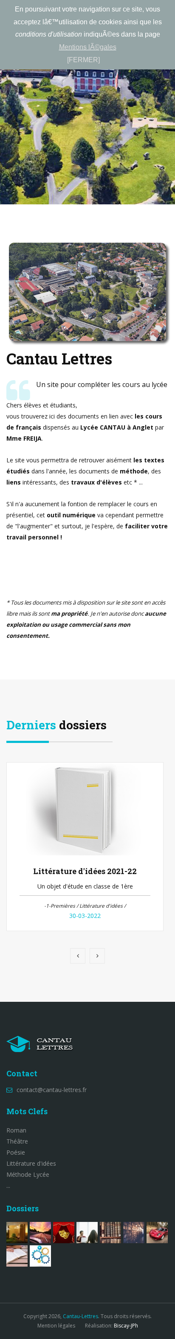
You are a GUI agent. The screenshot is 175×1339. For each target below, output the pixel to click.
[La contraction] (110, 1232)
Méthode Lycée (27, 1174)
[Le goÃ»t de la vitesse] (157, 1232)
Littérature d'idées (31, 1163)
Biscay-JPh (126, 1325)
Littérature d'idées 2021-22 (85, 871)
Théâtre (17, 1141)
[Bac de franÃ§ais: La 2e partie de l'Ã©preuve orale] (87, 1232)
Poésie (15, 1152)
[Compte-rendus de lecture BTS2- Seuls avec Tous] (17, 1232)
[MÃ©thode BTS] (40, 1256)
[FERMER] (83, 59)
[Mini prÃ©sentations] (40, 1232)
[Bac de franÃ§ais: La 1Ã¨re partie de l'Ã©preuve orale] (17, 1256)
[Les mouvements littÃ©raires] (133, 1232)
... (8, 1185)
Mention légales (56, 1325)
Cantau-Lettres (80, 1316)
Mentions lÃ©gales (87, 47)
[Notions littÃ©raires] (63, 1232)
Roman (16, 1130)
